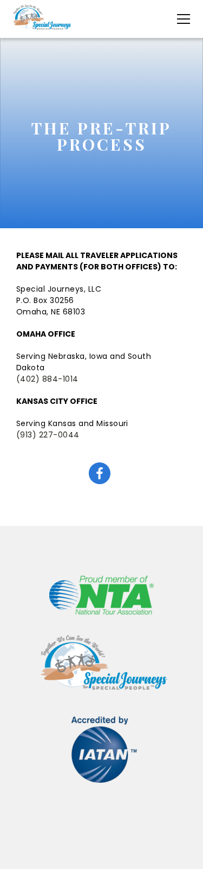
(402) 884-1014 (47, 379)
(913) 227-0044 (48, 434)
